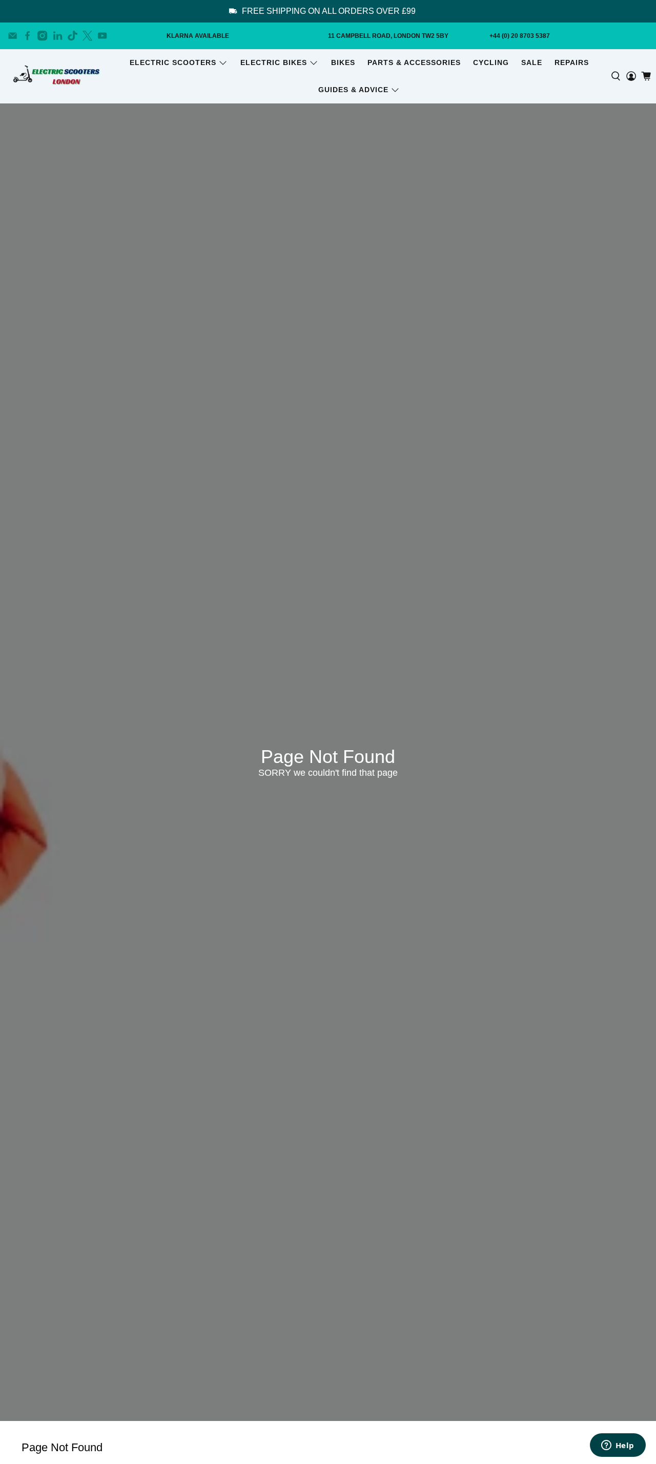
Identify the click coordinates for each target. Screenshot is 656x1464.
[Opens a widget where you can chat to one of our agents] (617, 1446)
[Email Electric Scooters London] (12, 35)
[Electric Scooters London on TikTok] (72, 35)
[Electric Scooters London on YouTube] (102, 35)
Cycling (491, 62)
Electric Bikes (273, 62)
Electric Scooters (173, 62)
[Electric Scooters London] (57, 76)
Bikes (343, 62)
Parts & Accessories (414, 62)
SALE (531, 62)
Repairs (572, 62)
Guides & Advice (353, 90)
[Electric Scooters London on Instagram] (42, 35)
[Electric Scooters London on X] (87, 35)
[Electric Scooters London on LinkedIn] (58, 35)
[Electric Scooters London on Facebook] (27, 35)
